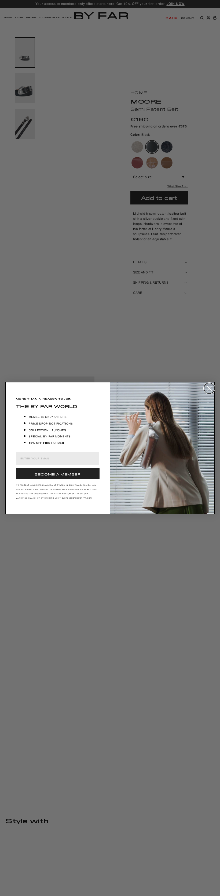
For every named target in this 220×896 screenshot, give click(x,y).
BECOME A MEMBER (58, 473)
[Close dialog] (209, 388)
